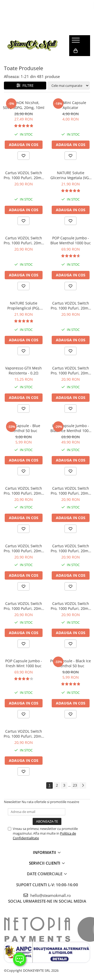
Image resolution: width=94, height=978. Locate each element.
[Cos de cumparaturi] (75, 51)
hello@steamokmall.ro (50, 895)
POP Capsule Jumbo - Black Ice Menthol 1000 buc (70, 428)
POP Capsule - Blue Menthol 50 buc (23, 428)
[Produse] (76, 42)
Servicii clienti (45, 863)
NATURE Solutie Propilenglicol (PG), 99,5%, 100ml (23, 306)
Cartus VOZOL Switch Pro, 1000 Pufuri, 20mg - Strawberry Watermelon (70, 491)
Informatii (45, 852)
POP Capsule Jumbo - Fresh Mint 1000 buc (23, 663)
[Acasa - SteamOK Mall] (33, 45)
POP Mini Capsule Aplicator (70, 105)
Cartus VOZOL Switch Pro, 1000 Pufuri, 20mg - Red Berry (23, 606)
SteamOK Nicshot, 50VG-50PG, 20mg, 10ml (23, 105)
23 (75, 785)
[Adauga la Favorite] (23, 155)
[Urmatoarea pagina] (82, 785)
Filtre (27, 85)
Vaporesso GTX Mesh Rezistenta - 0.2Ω (23, 370)
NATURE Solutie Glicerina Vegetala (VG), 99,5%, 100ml (70, 175)
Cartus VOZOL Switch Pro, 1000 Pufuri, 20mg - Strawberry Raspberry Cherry (70, 606)
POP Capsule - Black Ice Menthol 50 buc (70, 663)
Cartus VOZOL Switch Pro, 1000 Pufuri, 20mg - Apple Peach (70, 306)
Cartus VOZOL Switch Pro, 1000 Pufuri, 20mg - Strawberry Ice (70, 370)
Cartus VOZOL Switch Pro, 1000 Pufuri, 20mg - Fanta (70, 548)
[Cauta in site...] (75, 61)
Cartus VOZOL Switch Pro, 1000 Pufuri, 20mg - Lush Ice (23, 491)
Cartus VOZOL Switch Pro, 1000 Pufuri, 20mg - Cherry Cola (23, 734)
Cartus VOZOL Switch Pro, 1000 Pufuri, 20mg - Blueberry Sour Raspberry (23, 548)
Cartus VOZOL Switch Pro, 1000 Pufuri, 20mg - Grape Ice (23, 240)
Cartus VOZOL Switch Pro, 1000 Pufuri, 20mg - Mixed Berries (23, 175)
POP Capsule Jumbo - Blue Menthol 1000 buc (70, 240)
